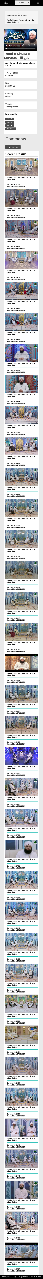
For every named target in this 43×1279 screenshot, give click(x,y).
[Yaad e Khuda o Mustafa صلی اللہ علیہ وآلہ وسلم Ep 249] (21, 663)
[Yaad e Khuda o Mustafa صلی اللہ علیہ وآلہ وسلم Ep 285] (21, 1097)
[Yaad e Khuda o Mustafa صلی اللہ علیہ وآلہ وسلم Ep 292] (21, 911)
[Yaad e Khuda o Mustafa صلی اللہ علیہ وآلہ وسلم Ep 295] (21, 818)
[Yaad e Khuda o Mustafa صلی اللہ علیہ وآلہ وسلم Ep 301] (21, 725)
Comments (13, 147)
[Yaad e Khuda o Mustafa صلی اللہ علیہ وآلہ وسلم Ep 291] (21, 942)
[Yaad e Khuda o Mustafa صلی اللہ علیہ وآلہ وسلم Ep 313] (21, 353)
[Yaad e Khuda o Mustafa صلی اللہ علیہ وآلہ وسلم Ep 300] (21, 756)
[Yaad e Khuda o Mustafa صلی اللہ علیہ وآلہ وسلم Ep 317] (21, 322)
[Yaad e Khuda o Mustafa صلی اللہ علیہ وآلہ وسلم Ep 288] (21, 1034)
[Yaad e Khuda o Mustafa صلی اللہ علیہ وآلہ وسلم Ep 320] (21, 260)
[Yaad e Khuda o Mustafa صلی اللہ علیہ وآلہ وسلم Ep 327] (21, 167)
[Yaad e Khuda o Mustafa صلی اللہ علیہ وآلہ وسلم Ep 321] (21, 229)
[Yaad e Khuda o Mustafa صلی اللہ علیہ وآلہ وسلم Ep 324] (21, 198)
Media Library (22, 15)
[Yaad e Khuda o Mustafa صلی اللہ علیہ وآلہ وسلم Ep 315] (21, 415)
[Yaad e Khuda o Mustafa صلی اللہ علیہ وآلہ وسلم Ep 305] (21, 632)
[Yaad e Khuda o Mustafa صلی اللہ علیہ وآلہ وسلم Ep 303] (21, 694)
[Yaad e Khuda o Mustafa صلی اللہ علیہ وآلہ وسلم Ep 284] (21, 1128)
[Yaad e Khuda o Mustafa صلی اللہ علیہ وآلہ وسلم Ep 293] (21, 880)
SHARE (10, 129)
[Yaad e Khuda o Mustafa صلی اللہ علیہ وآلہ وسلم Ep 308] (21, 570)
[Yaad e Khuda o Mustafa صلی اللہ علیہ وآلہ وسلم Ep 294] (21, 849)
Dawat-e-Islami (12, 15)
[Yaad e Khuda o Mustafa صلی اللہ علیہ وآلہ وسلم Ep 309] (21, 539)
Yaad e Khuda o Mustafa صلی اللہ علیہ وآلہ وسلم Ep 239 (20, 21)
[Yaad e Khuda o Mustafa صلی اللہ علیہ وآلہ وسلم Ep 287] (21, 1066)
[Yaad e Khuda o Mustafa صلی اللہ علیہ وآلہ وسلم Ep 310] (21, 508)
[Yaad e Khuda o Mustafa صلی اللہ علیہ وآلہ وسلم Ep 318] (21, 291)
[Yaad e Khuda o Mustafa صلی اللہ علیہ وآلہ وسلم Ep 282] (21, 1221)
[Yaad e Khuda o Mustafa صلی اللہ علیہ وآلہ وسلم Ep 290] (21, 973)
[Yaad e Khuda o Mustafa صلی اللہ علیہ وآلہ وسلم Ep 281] (21, 1190)
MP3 (9, 122)
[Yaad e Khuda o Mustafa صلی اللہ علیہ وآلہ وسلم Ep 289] (21, 1004)
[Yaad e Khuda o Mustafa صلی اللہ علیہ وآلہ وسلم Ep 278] (21, 1251)
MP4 (9, 119)
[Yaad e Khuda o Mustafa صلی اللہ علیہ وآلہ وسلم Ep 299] (21, 787)
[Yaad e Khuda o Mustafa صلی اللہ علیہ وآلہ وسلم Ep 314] (21, 446)
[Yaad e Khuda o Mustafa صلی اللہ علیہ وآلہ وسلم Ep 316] (21, 384)
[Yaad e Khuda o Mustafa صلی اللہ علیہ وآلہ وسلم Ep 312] (21, 477)
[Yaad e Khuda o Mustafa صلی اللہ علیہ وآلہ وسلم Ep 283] (21, 1158)
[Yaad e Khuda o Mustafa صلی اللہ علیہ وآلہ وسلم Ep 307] (21, 601)
